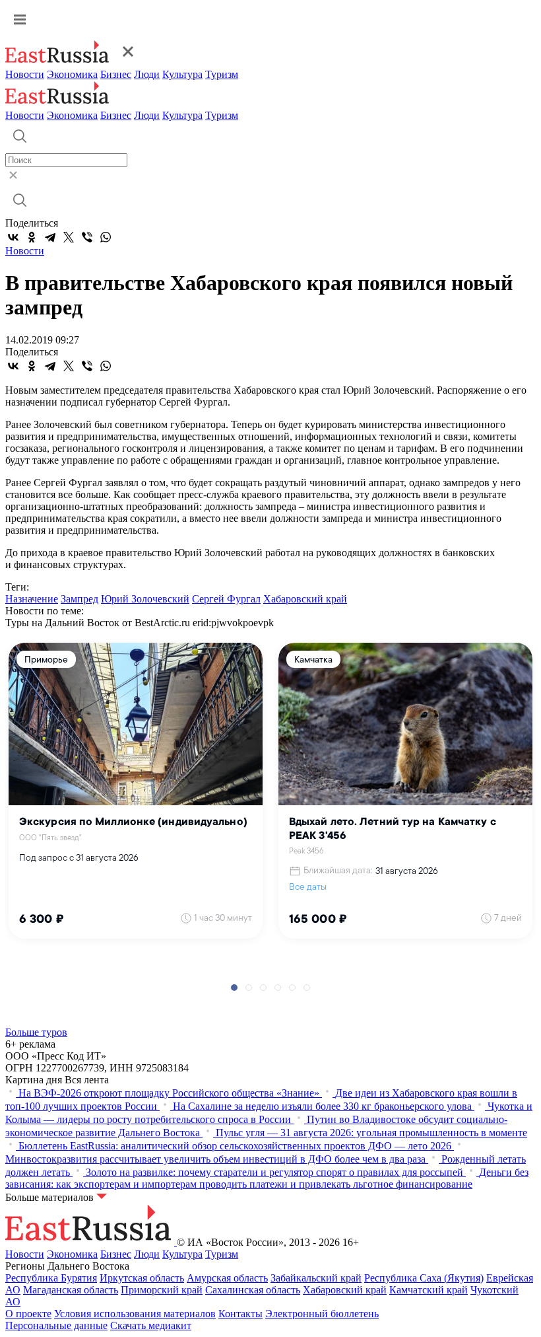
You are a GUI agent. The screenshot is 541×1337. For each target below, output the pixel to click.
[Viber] (87, 237)
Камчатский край (428, 1289)
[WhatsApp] (105, 237)
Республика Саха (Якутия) (424, 1277)
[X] (69, 237)
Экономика (72, 74)
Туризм (221, 74)
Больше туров (36, 1032)
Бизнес (115, 74)
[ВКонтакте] (13, 237)
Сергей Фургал (226, 598)
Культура (182, 74)
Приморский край (162, 1289)
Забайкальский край (316, 1277)
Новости (24, 74)
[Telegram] (50, 237)
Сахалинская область (252, 1289)
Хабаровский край (305, 598)
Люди (147, 74)
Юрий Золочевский (145, 598)
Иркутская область (142, 1277)
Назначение (31, 598)
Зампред (79, 598)
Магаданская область (70, 1289)
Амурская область (227, 1277)
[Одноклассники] (32, 237)
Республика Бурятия (51, 1277)
